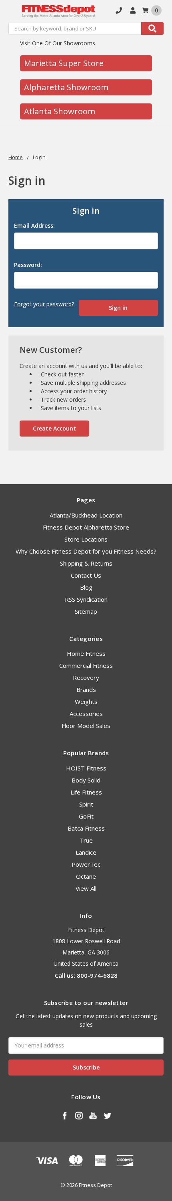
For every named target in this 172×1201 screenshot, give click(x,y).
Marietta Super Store (64, 63)
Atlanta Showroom (59, 111)
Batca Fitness (86, 828)
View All (86, 888)
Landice (86, 852)
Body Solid (86, 780)
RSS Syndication (86, 599)
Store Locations (86, 539)
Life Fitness (86, 792)
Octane (86, 876)
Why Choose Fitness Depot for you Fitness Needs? (86, 551)
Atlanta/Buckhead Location (86, 515)
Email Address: (34, 225)
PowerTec (86, 864)
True (86, 840)
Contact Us (86, 575)
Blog (86, 587)
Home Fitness (86, 653)
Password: (28, 265)
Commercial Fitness (86, 665)
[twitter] (107, 1115)
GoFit (86, 816)
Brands (86, 689)
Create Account (54, 428)
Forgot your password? (44, 304)
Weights (86, 702)
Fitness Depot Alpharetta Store (86, 527)
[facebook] (64, 1115)
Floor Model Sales (86, 726)
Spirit (86, 804)
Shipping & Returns (86, 563)
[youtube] (93, 1115)
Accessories (86, 714)
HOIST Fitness (86, 768)
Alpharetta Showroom (66, 87)
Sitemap (86, 611)
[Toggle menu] (11, 11)
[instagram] (79, 1115)
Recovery (86, 677)
